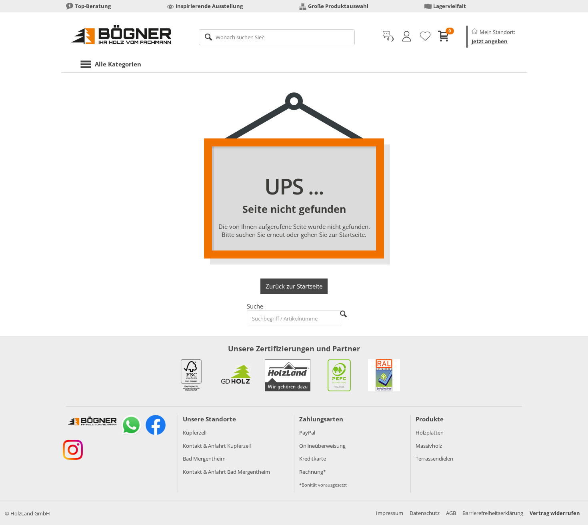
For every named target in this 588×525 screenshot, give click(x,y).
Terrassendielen (434, 458)
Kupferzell (194, 432)
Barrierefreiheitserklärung (492, 513)
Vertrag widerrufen (555, 513)
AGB (451, 513)
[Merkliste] (425, 36)
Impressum (389, 513)
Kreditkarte (312, 458)
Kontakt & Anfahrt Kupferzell (217, 445)
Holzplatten (430, 432)
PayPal (307, 432)
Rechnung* (312, 471)
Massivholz (429, 445)
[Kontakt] (388, 36)
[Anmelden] (406, 36)
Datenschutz (425, 513)
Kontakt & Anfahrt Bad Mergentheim (226, 471)
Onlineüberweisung (322, 445)
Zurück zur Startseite (294, 286)
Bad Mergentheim (204, 458)
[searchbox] (277, 37)
